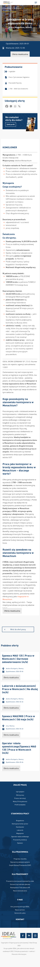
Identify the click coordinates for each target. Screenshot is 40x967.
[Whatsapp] (15, 106)
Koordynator (20, 827)
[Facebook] (7, 106)
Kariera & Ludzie (20, 913)
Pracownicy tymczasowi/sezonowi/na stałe (20, 881)
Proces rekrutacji (20, 798)
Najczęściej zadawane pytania (20, 862)
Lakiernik (20, 830)
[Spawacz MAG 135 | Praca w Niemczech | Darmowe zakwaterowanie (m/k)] (20, 666)
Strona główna (6, 8)
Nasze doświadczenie (20, 891)
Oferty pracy (20, 795)
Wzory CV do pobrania (20, 801)
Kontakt (20, 919)
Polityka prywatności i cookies (24, 951)
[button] (36, 2)
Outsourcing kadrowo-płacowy (20, 884)
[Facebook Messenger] (11, 106)
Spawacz (20, 843)
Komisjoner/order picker (20, 824)
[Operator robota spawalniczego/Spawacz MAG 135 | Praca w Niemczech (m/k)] (20, 755)
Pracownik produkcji (20, 840)
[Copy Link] (19, 106)
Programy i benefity (20, 859)
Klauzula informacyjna (19, 954)
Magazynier (20, 833)
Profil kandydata (20, 805)
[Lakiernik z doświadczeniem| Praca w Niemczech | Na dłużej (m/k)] (20, 696)
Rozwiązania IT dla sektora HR (20, 887)
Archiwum (17, 8)
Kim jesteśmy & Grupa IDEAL (20, 906)
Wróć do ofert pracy (18, 629)
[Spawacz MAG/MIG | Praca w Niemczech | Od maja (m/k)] (20, 724)
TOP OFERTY (20, 792)
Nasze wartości (20, 910)
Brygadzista (20, 820)
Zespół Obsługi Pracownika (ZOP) (20, 865)
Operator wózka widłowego (20, 836)
